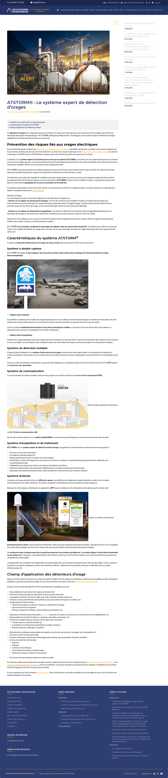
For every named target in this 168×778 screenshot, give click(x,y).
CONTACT (156, 10)
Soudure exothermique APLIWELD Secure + (79, 705)
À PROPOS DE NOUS (133, 10)
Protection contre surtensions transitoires (129, 730)
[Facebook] (149, 2)
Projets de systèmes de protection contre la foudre (130, 757)
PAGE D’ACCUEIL (14, 698)
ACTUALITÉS (146, 10)
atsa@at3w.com (39, 2)
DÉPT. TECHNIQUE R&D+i (17, 716)
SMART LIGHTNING (82, 10)
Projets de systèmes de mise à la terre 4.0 (78, 719)
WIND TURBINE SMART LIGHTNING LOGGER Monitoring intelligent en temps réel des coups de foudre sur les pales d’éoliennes (130, 723)
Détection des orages (15, 112)
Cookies (72, 773)
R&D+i (122, 10)
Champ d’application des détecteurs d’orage (25, 127)
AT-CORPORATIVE (112, 3)
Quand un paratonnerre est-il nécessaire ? (140, 103)
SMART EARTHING (67, 10)
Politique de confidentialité (60, 773)
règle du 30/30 (38, 190)
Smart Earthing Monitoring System (75, 701)
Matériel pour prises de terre (73, 708)
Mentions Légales (44, 773)
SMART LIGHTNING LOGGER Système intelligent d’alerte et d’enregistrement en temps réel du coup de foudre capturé (129, 715)
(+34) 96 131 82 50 (16, 2)
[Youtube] (152, 2)
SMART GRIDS (113, 10)
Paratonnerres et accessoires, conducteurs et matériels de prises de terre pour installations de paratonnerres (131, 739)
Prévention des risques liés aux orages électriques (27, 122)
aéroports (45, 615)
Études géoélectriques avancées (74, 716)
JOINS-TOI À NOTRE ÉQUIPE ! (133, 3)
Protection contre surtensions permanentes (130, 733)
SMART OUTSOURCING (98, 10)
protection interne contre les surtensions (22, 665)
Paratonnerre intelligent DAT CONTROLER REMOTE (130, 708)
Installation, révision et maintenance (127, 752)
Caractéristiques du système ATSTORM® (24, 125)
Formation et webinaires (71, 723)
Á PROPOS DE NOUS (16, 719)
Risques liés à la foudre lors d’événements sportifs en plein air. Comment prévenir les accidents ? (137, 46)
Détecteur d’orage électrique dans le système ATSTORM (127, 702)
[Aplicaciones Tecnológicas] (32, 10)
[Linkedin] (146, 2)
